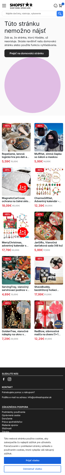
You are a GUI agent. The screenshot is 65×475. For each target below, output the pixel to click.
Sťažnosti (7, 428)
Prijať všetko (32, 460)
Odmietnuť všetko (32, 468)
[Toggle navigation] (4, 5)
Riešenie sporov (10, 425)
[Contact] (55, 6)
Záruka (5, 431)
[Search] (60, 13)
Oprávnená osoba (11, 415)
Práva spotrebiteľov (12, 421)
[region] (32, 453)
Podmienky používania (13, 412)
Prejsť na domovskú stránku (27, 53)
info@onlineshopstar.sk (40, 397)
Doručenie (7, 418)
